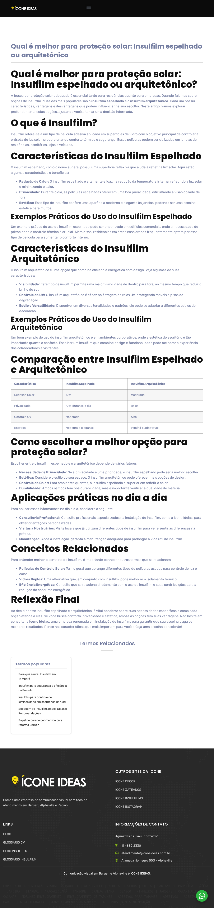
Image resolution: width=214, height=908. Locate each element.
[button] (88, 7)
